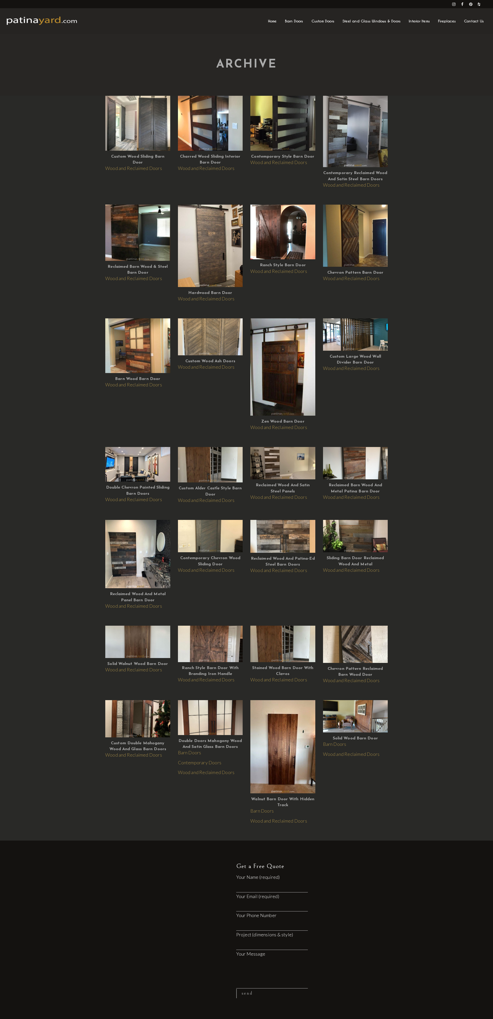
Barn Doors (189, 752)
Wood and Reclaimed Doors (133, 168)
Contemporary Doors (200, 762)
